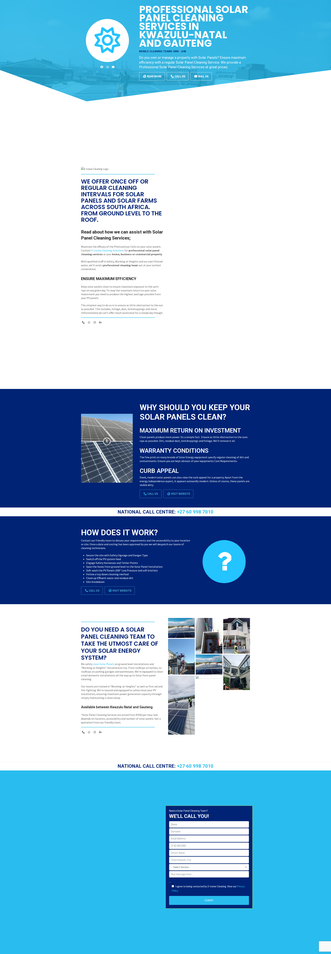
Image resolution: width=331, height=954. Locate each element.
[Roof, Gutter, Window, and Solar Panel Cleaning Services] (209, 636)
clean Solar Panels (103, 664)
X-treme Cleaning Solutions (107, 250)
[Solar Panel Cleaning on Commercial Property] (181, 628)
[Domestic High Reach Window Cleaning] (236, 636)
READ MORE (154, 76)
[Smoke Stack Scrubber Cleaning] (181, 656)
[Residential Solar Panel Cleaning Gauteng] (209, 693)
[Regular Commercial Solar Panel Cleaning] (181, 705)
